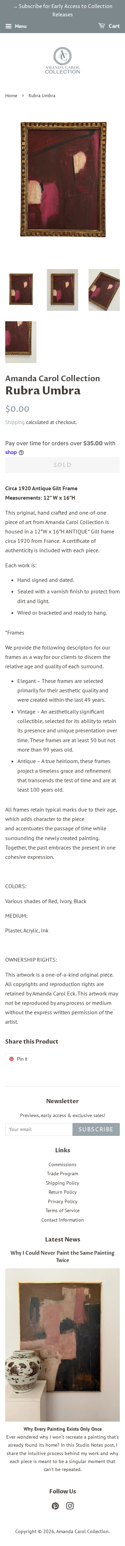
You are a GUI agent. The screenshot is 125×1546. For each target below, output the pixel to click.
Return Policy (63, 1192)
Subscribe (96, 1129)
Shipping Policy (62, 1183)
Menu (20, 26)
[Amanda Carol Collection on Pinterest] (55, 1507)
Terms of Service (62, 1210)
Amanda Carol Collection (82, 1531)
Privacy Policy (62, 1201)
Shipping (15, 422)
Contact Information (62, 1220)
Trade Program (62, 1173)
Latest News (62, 1240)
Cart (114, 26)
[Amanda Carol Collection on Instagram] (70, 1507)
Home (11, 96)
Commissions (62, 1164)
